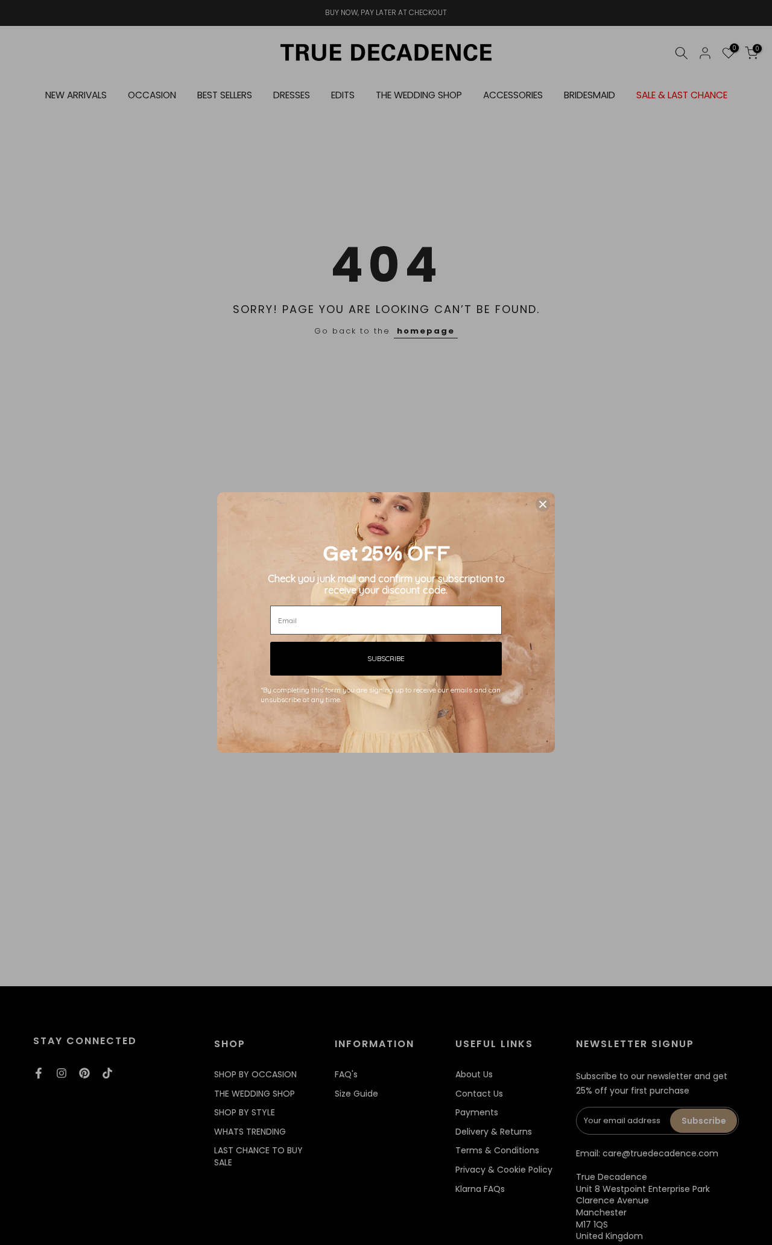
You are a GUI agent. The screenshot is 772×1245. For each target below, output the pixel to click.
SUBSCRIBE (386, 658)
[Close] (543, 504)
